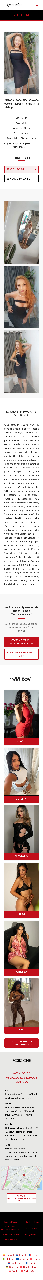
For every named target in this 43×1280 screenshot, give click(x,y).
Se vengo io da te (18, 178)
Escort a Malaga (10, 1222)
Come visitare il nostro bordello (21, 642)
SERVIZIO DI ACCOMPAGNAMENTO (10, 1228)
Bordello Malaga (32, 1222)
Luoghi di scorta (10, 1239)
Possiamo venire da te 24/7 (21, 654)
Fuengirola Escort (32, 1234)
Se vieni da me (16, 169)
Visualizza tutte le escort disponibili (21, 1042)
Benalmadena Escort (11, 1234)
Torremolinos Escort (32, 1228)
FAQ (32, 1239)
